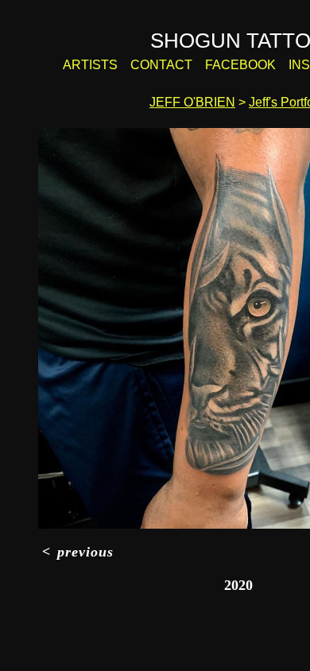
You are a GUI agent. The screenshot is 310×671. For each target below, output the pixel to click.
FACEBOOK (240, 65)
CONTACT (171, 65)
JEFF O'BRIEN (193, 102)
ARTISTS (108, 65)
